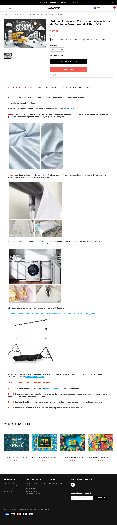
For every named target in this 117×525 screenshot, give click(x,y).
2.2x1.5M (68, 39)
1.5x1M (53, 39)
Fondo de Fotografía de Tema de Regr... (72, 457)
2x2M (76, 39)
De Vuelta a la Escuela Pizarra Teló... (16, 457)
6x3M (103, 39)
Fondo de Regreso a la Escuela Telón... (44, 457)
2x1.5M (61, 39)
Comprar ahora (69, 69)
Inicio (5, 14)
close (112, 2)
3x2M (82, 39)
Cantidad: (53, 46)
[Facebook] (73, 485)
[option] (25, 34)
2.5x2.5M (89, 39)
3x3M (96, 39)
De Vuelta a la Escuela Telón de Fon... (100, 457)
